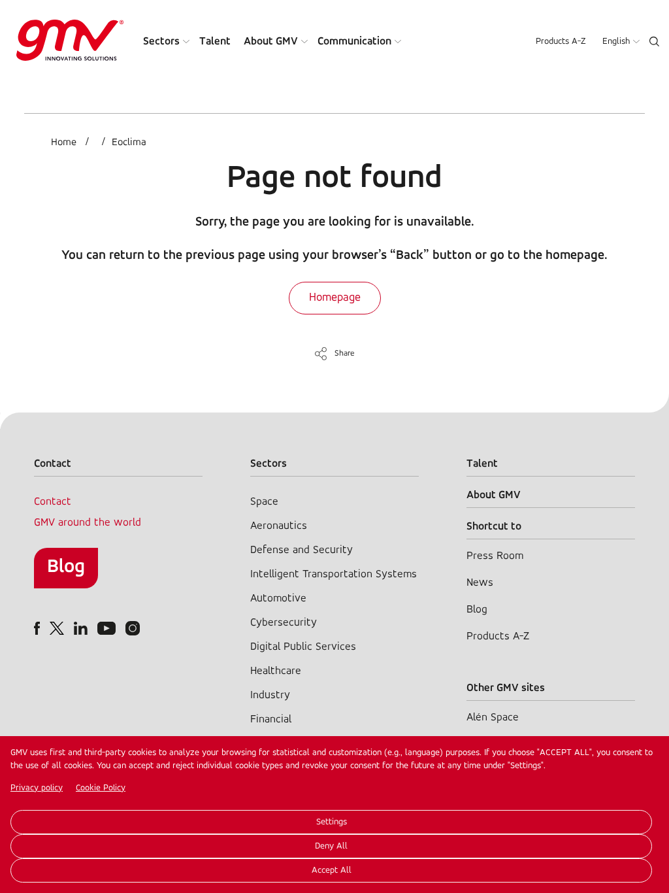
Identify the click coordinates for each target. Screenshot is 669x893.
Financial (270, 719)
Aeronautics (278, 525)
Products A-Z (561, 41)
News (479, 582)
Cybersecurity (283, 622)
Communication (354, 41)
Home (63, 142)
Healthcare (275, 671)
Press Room (494, 556)
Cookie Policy (100, 788)
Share (344, 353)
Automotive (278, 598)
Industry (270, 695)
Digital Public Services (303, 646)
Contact (52, 501)
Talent (215, 41)
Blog (66, 567)
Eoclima (129, 142)
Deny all (331, 846)
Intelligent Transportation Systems (333, 574)
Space (264, 501)
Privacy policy (36, 788)
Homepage (335, 298)
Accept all (331, 870)
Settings (331, 822)
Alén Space (492, 717)
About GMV (271, 41)
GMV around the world (87, 522)
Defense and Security (301, 550)
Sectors (161, 41)
